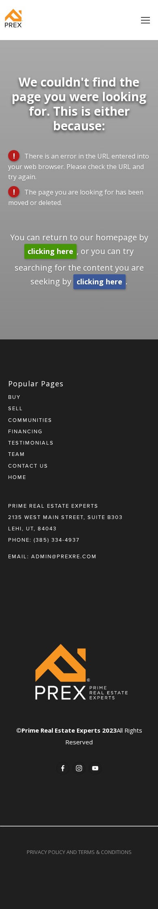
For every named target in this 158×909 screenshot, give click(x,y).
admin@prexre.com (64, 556)
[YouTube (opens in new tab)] (95, 768)
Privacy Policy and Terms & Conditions (79, 852)
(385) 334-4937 (57, 539)
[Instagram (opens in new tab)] (79, 768)
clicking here (50, 251)
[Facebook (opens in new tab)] (62, 768)
